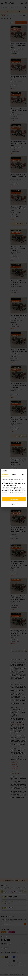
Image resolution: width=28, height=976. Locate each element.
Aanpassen (13, 504)
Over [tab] (23, 474)
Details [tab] (14, 474)
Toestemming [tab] (5, 474)
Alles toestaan (14, 499)
